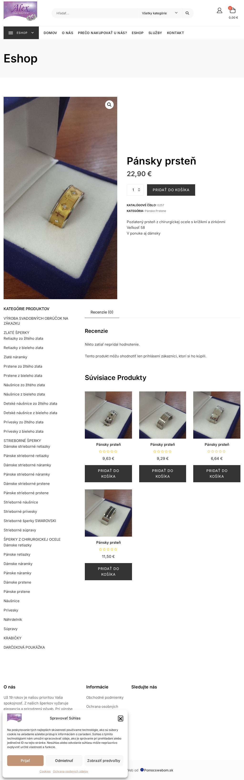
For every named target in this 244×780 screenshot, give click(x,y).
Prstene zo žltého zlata (23, 366)
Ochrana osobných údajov (70, 771)
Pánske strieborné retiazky (26, 455)
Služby (155, 33)
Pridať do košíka (171, 190)
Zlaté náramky (15, 357)
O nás (67, 33)
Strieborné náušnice (21, 502)
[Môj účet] (220, 10)
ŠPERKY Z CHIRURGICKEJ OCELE (32, 539)
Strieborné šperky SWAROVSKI (30, 520)
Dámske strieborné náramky (27, 465)
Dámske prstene (17, 582)
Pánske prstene (155, 211)
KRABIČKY (12, 638)
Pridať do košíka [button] (108, 473)
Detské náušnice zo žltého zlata (30, 403)
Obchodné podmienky (104, 697)
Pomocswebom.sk (158, 770)
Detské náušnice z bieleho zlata (30, 413)
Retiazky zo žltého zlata (23, 338)
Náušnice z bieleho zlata (24, 394)
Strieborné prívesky (20, 511)
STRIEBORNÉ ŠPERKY (22, 440)
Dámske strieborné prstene (27, 483)
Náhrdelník (13, 619)
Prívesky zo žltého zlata (23, 422)
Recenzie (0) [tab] (102, 312)
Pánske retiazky (17, 554)
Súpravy (10, 628)
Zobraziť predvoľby (103, 760)
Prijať (25, 760)
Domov (50, 33)
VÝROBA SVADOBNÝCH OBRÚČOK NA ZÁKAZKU (36, 321)
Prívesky (11, 610)
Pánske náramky (17, 573)
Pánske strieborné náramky (27, 474)
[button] (120, 718)
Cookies (45, 771)
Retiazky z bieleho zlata (23, 347)
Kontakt (175, 33)
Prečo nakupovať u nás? (102, 33)
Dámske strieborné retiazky (27, 446)
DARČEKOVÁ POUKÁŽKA (24, 647)
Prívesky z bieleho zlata (23, 431)
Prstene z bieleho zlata (23, 375)
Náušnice (12, 601)
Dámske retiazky (17, 545)
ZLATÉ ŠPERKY (16, 332)
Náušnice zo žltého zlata (24, 385)
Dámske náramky (18, 563)
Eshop (138, 33)
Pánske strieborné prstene (26, 493)
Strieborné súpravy (20, 530)
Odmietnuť (64, 760)
